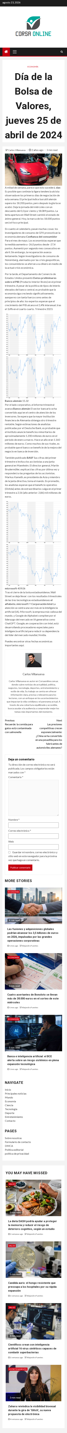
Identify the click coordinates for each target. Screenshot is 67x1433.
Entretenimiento (14, 1116)
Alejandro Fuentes (30, 946)
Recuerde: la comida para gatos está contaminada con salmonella (19, 726)
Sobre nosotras (13, 1138)
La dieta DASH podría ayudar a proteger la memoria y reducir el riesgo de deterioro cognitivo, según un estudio (32, 1225)
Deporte (9, 1112)
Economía (32, 66)
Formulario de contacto (18, 1141)
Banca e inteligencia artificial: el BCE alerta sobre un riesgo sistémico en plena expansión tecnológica (33, 1060)
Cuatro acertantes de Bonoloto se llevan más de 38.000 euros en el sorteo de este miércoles (33, 998)
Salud (12, 1184)
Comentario (15, 777)
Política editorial (14, 1149)
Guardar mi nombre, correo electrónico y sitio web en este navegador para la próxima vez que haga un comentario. (32, 856)
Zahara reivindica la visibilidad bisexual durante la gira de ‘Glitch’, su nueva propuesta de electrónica (32, 1410)
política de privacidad (17, 1153)
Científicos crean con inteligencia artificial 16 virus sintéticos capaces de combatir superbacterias (32, 1348)
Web (11, 841)
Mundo (9, 1097)
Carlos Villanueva (17, 150)
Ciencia (9, 1105)
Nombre (14, 819)
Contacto (10, 1120)
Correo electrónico (19, 830)
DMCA (9, 1145)
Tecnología (11, 1109)
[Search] (62, 52)
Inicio (8, 1089)
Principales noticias (16, 1093)
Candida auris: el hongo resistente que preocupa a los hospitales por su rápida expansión (32, 1286)
